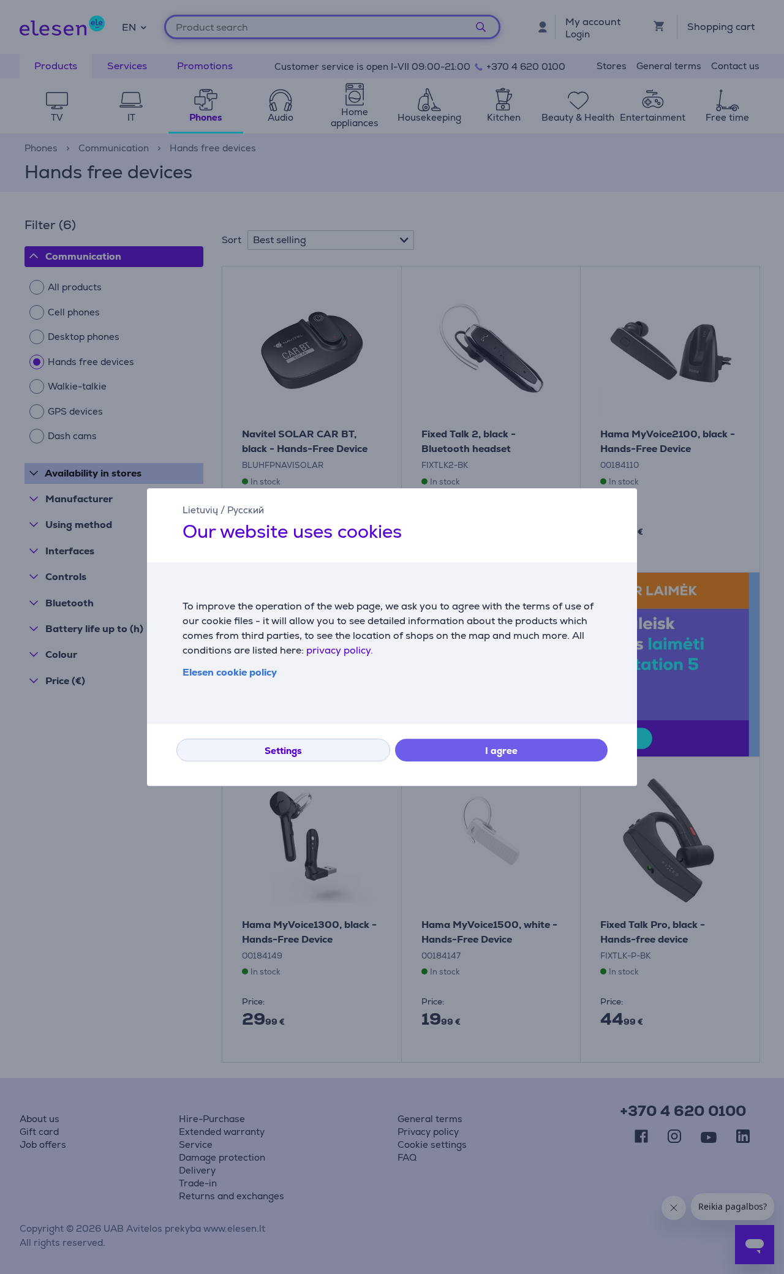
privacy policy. (339, 650)
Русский (245, 510)
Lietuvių (200, 510)
